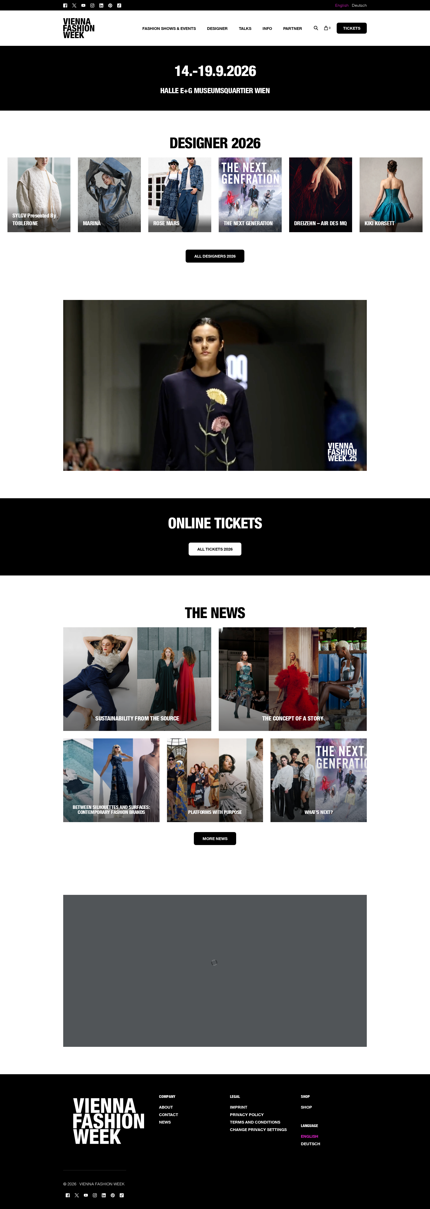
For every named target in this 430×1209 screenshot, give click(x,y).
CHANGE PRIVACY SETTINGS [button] (258, 1129)
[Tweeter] (74, 4)
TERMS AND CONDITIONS (255, 1122)
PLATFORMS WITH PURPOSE (215, 812)
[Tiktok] (119, 4)
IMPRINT (238, 1107)
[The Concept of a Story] (293, 679)
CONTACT (168, 1114)
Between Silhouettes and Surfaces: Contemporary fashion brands (111, 809)
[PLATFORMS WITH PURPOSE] (215, 780)
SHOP (306, 1107)
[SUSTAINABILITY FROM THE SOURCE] (137, 679)
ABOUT (166, 1107)
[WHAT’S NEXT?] (318, 780)
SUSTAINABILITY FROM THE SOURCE (137, 718)
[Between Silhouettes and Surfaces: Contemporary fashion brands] (111, 780)
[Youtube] (83, 4)
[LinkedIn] (101, 4)
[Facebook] (66, 4)
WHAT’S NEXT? (319, 812)
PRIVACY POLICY (247, 1114)
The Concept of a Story (292, 718)
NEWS (165, 1122)
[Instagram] (92, 4)
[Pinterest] (110, 4)
